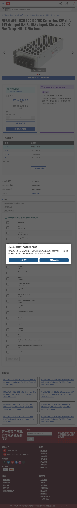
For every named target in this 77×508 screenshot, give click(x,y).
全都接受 (23, 260)
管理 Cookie (54, 260)
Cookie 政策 (37, 253)
